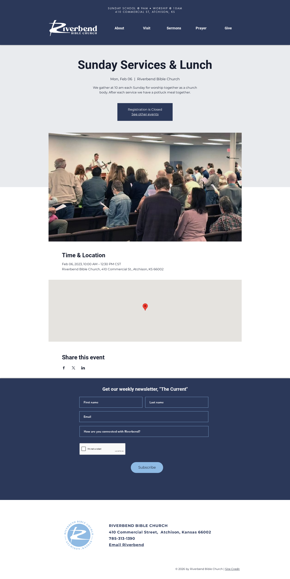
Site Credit (232, 569)
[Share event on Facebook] (64, 367)
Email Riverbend (126, 545)
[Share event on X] (73, 367)
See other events (145, 114)
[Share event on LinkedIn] (83, 367)
